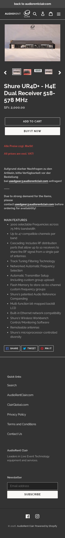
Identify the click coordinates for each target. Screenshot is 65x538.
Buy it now (32, 131)
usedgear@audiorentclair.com (28, 181)
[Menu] (59, 14)
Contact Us (14, 434)
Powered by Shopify (46, 526)
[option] (16, 72)
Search (12, 385)
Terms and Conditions (21, 424)
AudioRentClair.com (20, 395)
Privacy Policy (16, 414)
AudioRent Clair (25, 526)
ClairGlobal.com (18, 404)
